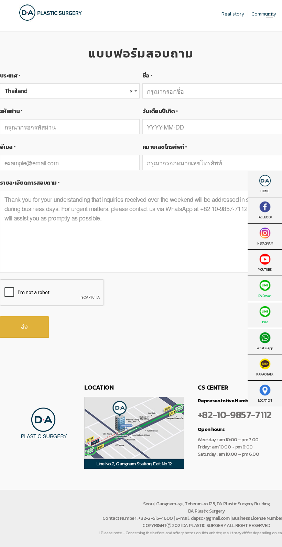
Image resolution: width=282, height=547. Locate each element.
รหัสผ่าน (11, 111)
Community (263, 14)
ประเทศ (10, 75)
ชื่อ (147, 75)
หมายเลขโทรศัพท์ (164, 147)
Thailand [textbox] (68, 90)
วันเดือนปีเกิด (159, 111)
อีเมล (7, 147)
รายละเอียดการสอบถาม (29, 182)
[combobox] (70, 91)
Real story (232, 14)
